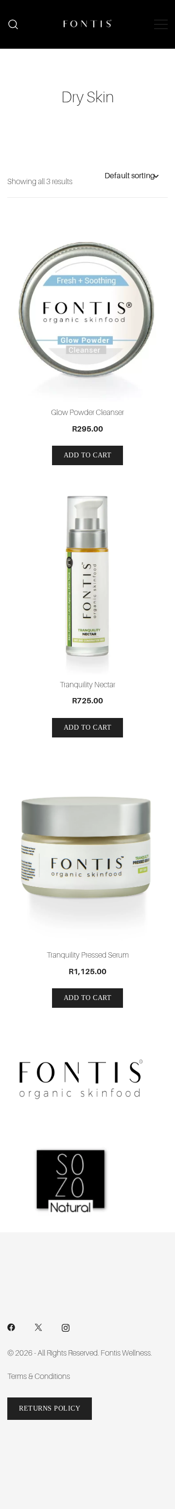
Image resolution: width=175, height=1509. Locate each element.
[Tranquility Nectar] (87, 581)
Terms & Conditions (38, 1376)
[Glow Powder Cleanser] (87, 309)
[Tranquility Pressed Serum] (87, 852)
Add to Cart (88, 727)
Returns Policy (49, 1408)
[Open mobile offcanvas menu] (161, 24)
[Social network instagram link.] (66, 1326)
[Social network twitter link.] (38, 1326)
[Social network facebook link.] (11, 1326)
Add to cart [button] (88, 455)
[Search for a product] (13, 25)
